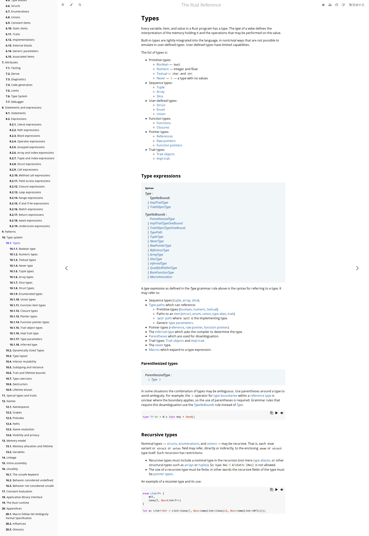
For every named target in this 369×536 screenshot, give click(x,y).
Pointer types (23, 316)
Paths (13, 424)
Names (9, 401)
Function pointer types (29, 322)
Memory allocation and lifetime (29, 446)
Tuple (161, 87)
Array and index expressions (32, 152)
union (206, 314)
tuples (203, 465)
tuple (177, 300)
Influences (16, 523)
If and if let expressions (29, 203)
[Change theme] (71, 5)
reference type (260, 395)
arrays (189, 465)
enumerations (189, 443)
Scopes (14, 412)
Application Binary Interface (22, 497)
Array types (21, 277)
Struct (161, 105)
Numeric (163, 69)
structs (172, 443)
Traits (13, 34)
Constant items (18, 23)
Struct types (22, 288)
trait (231, 314)
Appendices (12, 508)
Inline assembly (14, 463)
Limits (12, 90)
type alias (219, 314)
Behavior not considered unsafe (30, 486)
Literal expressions (26, 124)
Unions (13, 17)
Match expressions (26, 209)
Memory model (14, 440)
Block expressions (25, 136)
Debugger (15, 102)
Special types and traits (19, 395)
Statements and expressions (22, 107)
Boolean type (23, 249)
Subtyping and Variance (24, 367)
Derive (12, 74)
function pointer (216, 327)
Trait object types (26, 327)
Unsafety (10, 469)
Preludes (15, 418)
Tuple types (22, 271)
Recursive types (159, 434)
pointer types (163, 474)
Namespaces (17, 407)
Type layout (16, 356)
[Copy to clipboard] (271, 413)
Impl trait (163, 158)
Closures (163, 127)
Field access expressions (30, 181)
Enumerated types (26, 294)
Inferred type (23, 344)
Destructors (17, 384)
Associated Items (20, 56)
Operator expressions (27, 141)
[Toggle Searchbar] (80, 5)
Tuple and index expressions (32, 158)
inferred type (164, 332)
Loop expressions (25, 192)
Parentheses (158, 336)
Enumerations (17, 11)
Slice (160, 96)
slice (195, 300)
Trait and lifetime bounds (26, 373)
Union (161, 114)
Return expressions (27, 215)
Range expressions (26, 198)
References (165, 136)
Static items (17, 28)
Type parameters (26, 339)
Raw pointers (166, 141)
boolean (186, 309)
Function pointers (169, 145)
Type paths (157, 305)
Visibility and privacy (22, 435)
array (186, 300)
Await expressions (26, 220)
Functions (164, 123)
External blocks (19, 45)
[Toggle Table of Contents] (63, 5)
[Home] (323, 5)
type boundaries (225, 395)
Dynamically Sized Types (25, 350)
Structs (13, 6)
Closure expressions (27, 186)
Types (13, 243)
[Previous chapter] (66, 268)
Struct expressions (25, 164)
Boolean (163, 64)
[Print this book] (330, 5)
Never (161, 78)
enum (196, 314)
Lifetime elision (19, 390)
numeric (199, 309)
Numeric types (24, 254)
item (177, 314)
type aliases (261, 460)
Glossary (15, 529)
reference (177, 327)
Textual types (23, 260)
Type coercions (19, 378)
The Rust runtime (15, 502)
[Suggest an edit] (343, 5)
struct (186, 314)
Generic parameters (22, 51)
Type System (16, 96)
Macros (154, 350)
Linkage (9, 457)
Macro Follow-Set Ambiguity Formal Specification (27, 516)
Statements (16, 113)
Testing (13, 68)
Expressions (16, 119)
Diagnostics (16, 79)
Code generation (19, 85)
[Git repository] (337, 5)
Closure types (24, 311)
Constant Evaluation (17, 491)
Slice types (21, 282)
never (159, 345)
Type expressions (161, 176)
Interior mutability (21, 361)
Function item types (28, 305)
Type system (12, 237)
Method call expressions (30, 175)
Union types (23, 299)
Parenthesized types (159, 363)
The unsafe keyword (22, 474)
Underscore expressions (30, 226)
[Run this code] (276, 413)
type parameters (181, 323)
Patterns (9, 231)
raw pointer (194, 327)
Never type (21, 265)
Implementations (20, 39)
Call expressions (24, 169)
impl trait (197, 341)
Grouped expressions (27, 147)
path (164, 318)
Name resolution (20, 429)
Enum (161, 109)
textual (212, 309)
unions (212, 443)
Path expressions (24, 130)
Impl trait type (24, 333)
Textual (162, 73)
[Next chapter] (357, 268)
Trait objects (166, 154)
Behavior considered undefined (29, 480)
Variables (15, 452)
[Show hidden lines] (281, 413)
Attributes (10, 62)
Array (161, 92)
